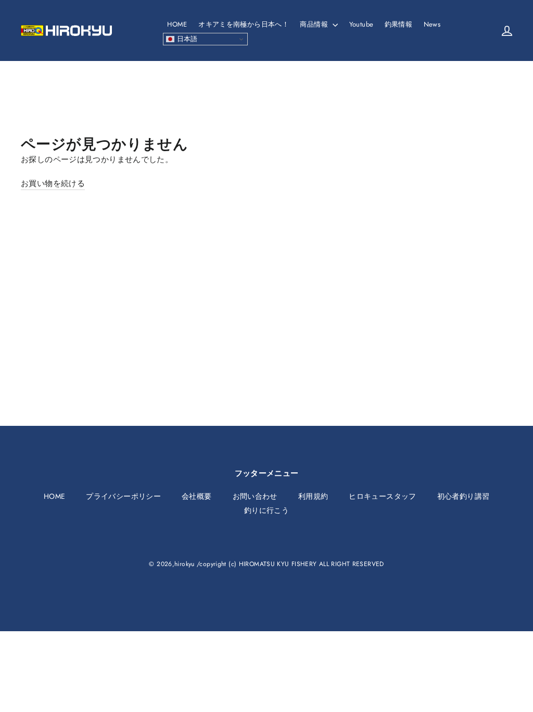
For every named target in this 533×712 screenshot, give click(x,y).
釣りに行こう (266, 510)
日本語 (186, 39)
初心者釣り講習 (463, 496)
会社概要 (197, 496)
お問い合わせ (255, 496)
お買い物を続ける (53, 183)
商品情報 (315, 24)
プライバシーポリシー (123, 496)
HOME (177, 24)
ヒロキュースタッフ (382, 496)
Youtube (361, 24)
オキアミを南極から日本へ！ (243, 24)
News (432, 24)
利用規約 (313, 496)
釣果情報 (399, 24)
